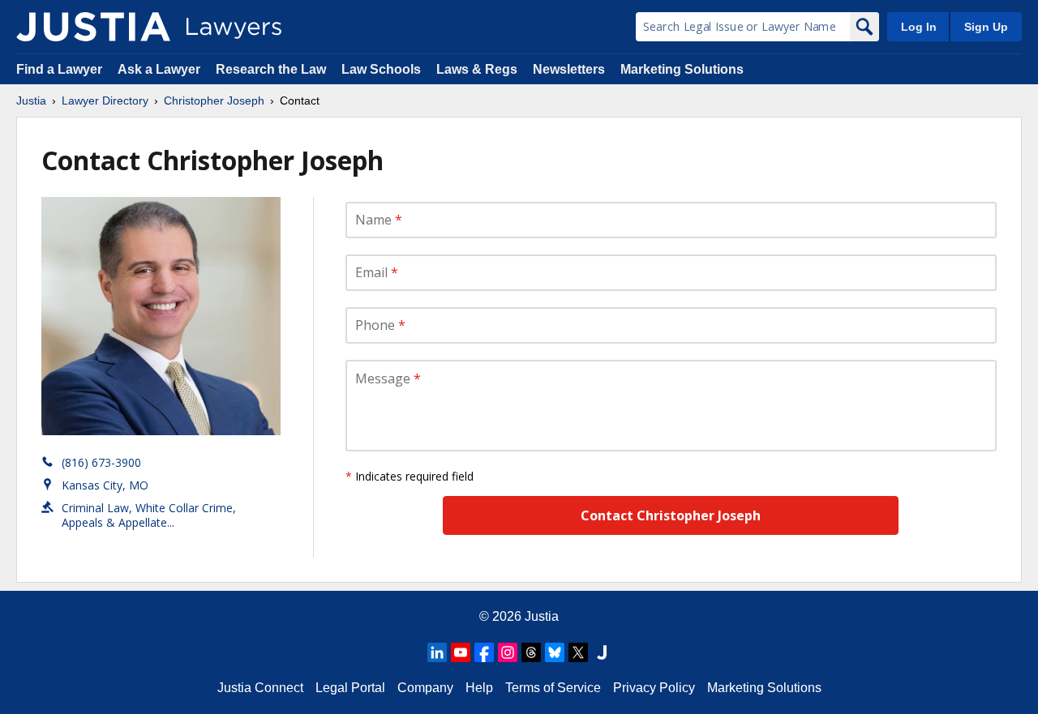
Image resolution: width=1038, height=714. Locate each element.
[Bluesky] (554, 652)
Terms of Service (553, 688)
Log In (919, 26)
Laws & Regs (476, 69)
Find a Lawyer (59, 69)
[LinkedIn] (437, 652)
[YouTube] (460, 652)
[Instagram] (507, 652)
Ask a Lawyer (161, 69)
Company (425, 688)
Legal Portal (350, 688)
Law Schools (381, 69)
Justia (31, 100)
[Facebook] (484, 652)
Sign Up (986, 26)
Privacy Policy (654, 688)
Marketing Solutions (682, 69)
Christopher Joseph (214, 100)
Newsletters (569, 69)
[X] (578, 652)
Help (479, 688)
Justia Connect (260, 688)
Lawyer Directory (105, 100)
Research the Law (271, 69)
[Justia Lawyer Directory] (93, 26)
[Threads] (531, 652)
